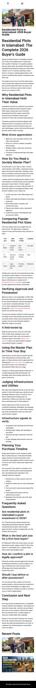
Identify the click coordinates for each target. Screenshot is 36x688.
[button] (22, 3)
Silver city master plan (18, 362)
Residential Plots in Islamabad (12, 282)
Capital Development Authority (20, 308)
